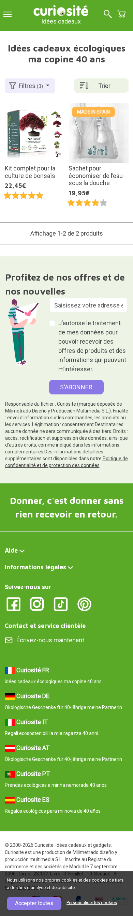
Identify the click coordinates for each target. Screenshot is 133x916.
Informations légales (35, 567)
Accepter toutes (34, 903)
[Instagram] (37, 603)
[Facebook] (13, 603)
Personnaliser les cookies (91, 902)
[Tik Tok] (61, 603)
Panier (121, 14)
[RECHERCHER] (108, 14)
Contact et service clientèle (45, 625)
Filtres (31, 85)
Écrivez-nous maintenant (50, 640)
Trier (104, 85)
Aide (11, 550)
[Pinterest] (84, 603)
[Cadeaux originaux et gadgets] (61, 10)
